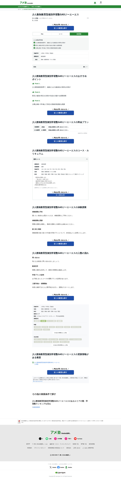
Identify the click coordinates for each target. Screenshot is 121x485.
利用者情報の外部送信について (56, 448)
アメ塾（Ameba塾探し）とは (39, 444)
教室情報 (79, 34)
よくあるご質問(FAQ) (88, 448)
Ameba (54, 467)
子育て (69, 438)
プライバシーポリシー (40, 448)
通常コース (37, 159)
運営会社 (68, 448)
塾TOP (19, 9)
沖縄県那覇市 (36, 407)
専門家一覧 (84, 444)
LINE (50, 439)
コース (60, 34)
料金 (42, 34)
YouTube (79, 439)
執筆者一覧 (76, 444)
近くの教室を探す (60, 28)
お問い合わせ (76, 448)
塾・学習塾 (35, 20)
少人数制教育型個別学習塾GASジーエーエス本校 (47, 363)
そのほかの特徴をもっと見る (60, 332)
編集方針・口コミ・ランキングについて (60, 444)
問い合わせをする (37, 381)
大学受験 (59, 438)
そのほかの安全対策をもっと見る (60, 345)
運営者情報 (92, 444)
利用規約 (29, 448)
